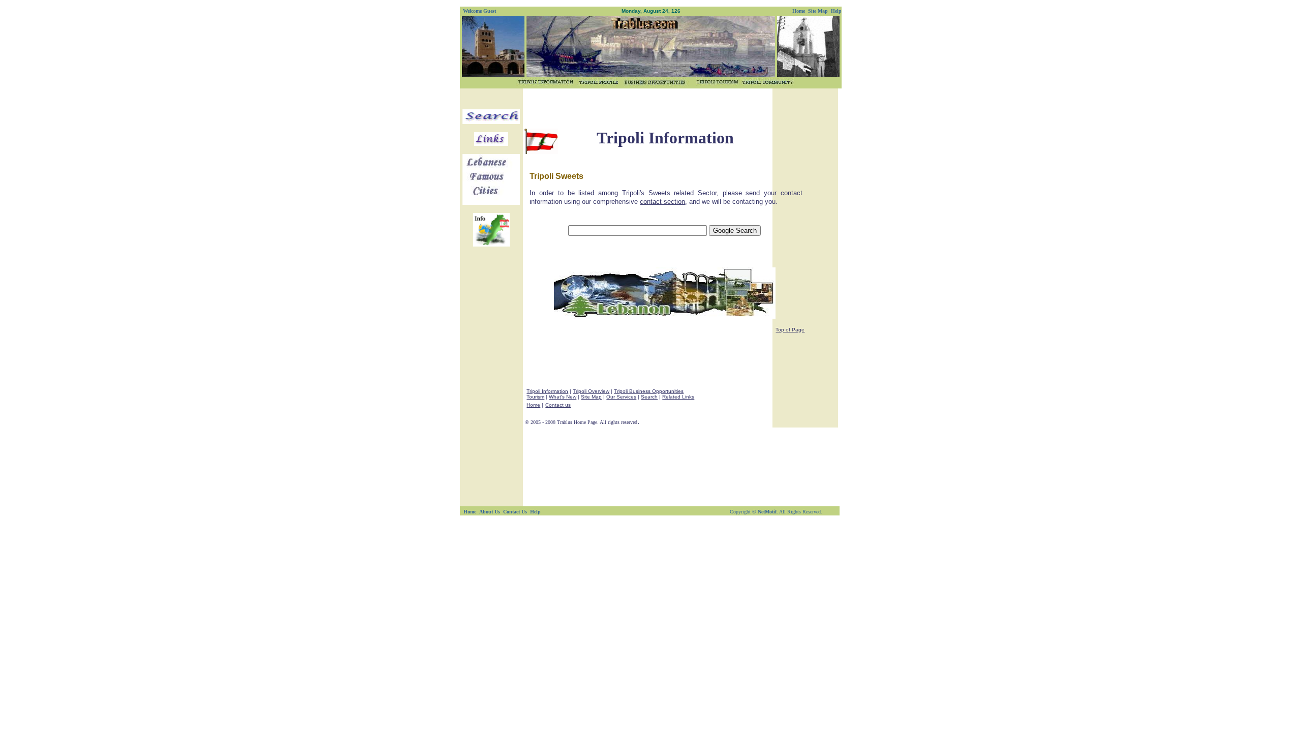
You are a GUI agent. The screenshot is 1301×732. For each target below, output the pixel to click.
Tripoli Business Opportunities (649, 391)
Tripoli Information (547, 391)
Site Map (591, 397)
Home (533, 405)
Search (649, 397)
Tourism (535, 397)
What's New (562, 397)
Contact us (558, 405)
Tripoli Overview (591, 391)
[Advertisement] (647, 105)
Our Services (621, 397)
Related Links (678, 397)
